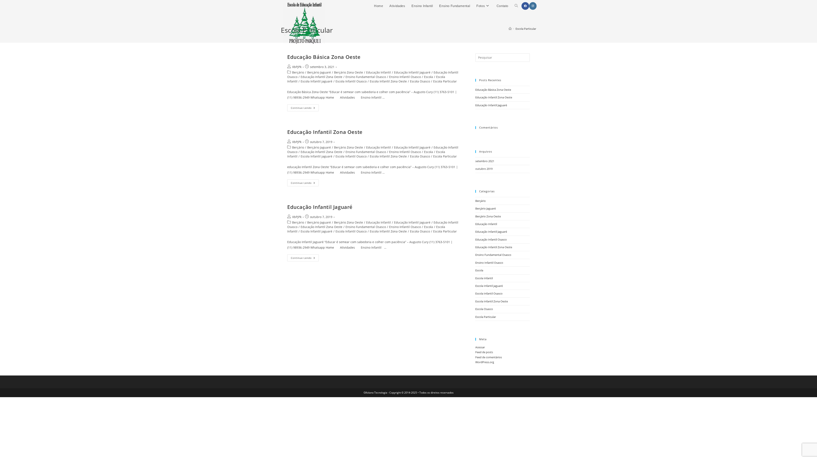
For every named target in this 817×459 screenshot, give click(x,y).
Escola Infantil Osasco (351, 81)
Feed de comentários (488, 357)
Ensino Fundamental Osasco (366, 77)
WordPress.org (484, 362)
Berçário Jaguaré (319, 72)
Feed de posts (484, 352)
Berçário (298, 72)
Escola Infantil (484, 278)
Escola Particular (445, 81)
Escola (428, 77)
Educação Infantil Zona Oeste (321, 77)
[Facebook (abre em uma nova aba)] (525, 6)
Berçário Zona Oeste (348, 72)
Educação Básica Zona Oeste (324, 56)
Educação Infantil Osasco (491, 239)
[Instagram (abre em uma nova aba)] (533, 6)
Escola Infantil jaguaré (316, 81)
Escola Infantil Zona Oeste (388, 81)
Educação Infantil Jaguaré (412, 72)
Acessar (480, 347)
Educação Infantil (378, 72)
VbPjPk (296, 67)
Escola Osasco (420, 81)
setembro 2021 (484, 161)
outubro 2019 (484, 169)
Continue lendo (305, 108)
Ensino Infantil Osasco (405, 77)
